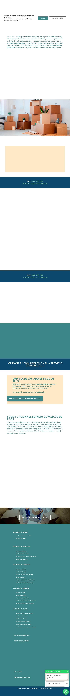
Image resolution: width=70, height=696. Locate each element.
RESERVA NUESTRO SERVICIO (35, 93)
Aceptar (43, 18)
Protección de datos (46, 688)
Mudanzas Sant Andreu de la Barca (25, 580)
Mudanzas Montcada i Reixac (23, 624)
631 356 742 (37, 181)
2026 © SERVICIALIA (32, 688)
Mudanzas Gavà (20, 577)
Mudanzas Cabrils (20, 592)
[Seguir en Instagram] (36, 693)
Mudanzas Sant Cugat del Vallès (24, 613)
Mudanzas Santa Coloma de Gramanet (26, 556)
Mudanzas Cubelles (21, 538)
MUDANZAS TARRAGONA (35, 517)
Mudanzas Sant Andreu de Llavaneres (26, 600)
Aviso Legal (21, 688)
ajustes (16, 20)
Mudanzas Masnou (21, 595)
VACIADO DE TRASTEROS (35, 166)
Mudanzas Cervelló (21, 572)
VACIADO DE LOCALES (35, 151)
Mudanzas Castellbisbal (22, 616)
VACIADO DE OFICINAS (35, 159)
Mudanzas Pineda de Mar (22, 598)
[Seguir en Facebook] (33, 693)
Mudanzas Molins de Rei (22, 554)
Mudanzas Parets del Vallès (23, 621)
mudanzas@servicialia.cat (35, 183)
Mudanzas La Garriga (21, 618)
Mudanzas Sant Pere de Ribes (24, 536)
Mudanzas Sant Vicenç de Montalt (25, 603)
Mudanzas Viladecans (21, 559)
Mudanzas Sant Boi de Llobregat (24, 582)
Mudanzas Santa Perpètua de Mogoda (26, 627)
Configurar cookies (57, 18)
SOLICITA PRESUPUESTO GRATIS (35, 264)
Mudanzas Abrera (20, 569)
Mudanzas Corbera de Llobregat (24, 574)
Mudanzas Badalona (21, 551)
